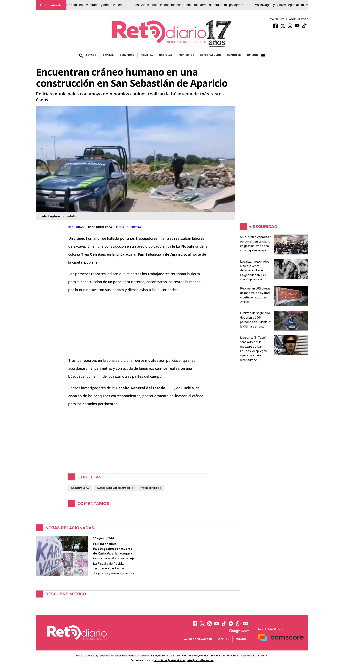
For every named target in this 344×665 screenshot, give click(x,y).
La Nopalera (80, 487)
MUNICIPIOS (186, 54)
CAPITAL (108, 54)
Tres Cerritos (151, 487)
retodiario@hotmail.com (170, 660)
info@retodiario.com (200, 660)
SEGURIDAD (127, 54)
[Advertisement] (138, 325)
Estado (241, 639)
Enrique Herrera (128, 227)
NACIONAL (166, 54)
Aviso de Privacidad (198, 639)
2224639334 (259, 655)
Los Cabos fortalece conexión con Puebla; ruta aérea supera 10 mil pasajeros (167, 5)
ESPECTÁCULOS (210, 54)
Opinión (252, 54)
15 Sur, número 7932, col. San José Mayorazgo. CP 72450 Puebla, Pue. (194, 655)
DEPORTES (234, 54)
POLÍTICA (147, 54)
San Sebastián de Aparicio (115, 487)
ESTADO (91, 54)
